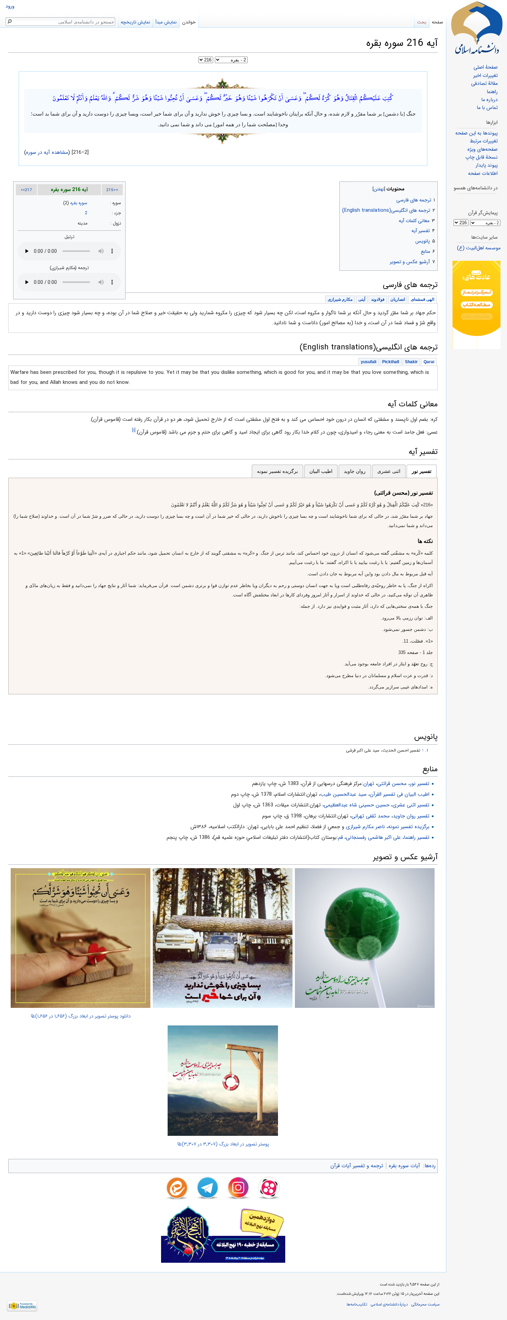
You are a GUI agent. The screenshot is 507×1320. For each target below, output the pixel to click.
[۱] (134, 430)
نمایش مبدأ (166, 22)
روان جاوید (355, 471)
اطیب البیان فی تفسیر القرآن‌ (399, 794)
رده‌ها (430, 1166)
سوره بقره (78, 203)
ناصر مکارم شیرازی (365, 827)
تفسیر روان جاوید (411, 816)
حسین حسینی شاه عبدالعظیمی (356, 805)
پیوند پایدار (487, 165)
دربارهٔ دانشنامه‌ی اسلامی (389, 1304)
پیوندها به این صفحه (476, 133)
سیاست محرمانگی (425, 1304)
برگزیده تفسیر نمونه (277, 471)
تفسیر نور (421, 471)
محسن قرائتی (392, 784)
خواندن (189, 22)
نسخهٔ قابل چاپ (481, 157)
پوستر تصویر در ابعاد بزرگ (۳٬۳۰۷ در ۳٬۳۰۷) (225, 1144)
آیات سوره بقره (404, 1166)
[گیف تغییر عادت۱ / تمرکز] (476, 305)
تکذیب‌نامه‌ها (357, 1304)
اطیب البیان (320, 471)
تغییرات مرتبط (484, 141)
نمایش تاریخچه (135, 22)
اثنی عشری (388, 471)
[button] (431, 187)
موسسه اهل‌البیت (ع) (478, 248)
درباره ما (489, 100)
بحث (421, 22)
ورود (10, 6)
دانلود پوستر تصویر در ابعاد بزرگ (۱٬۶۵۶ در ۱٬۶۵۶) (83, 1016)
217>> (26, 190)
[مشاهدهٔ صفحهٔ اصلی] (476, 27)
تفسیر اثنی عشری (410, 805)
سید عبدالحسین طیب (343, 794)
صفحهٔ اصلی (486, 67)
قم (340, 837)
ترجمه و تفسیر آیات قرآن (356, 1166)
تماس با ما (487, 108)
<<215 (112, 190)
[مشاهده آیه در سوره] (223, 83)
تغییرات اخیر (485, 76)
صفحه (437, 22)
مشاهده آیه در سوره (47, 152)
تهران (368, 784)
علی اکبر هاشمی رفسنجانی (373, 837)
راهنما (492, 92)
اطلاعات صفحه (483, 174)
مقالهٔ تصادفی (484, 84)
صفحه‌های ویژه (482, 149)
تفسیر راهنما (416, 837)
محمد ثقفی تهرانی (370, 816)
